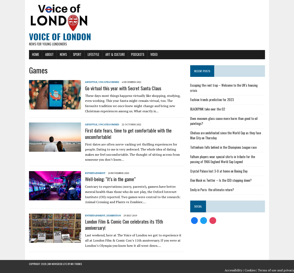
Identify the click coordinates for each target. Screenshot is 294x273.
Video (154, 54)
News (63, 54)
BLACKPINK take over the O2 (207, 109)
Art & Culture (115, 54)
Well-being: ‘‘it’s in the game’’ (110, 179)
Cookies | (251, 270)
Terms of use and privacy (276, 270)
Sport (77, 54)
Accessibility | (234, 270)
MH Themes (76, 264)
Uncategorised (109, 81)
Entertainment (95, 173)
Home (35, 54)
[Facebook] (194, 220)
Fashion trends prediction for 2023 (212, 99)
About (49, 54)
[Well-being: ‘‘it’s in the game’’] (55, 197)
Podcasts (137, 54)
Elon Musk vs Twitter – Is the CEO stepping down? (221, 180)
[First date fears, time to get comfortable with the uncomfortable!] (55, 149)
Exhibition (114, 215)
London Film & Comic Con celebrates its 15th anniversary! (124, 224)
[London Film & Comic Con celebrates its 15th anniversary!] (55, 240)
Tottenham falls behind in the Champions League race (223, 147)
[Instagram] (212, 220)
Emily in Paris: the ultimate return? (212, 189)
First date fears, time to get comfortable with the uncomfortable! (128, 133)
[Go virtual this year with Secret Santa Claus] (55, 106)
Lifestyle (93, 54)
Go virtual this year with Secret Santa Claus (123, 88)
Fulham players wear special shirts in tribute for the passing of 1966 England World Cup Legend (222, 159)
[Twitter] (203, 220)
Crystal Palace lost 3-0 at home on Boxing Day (218, 171)
